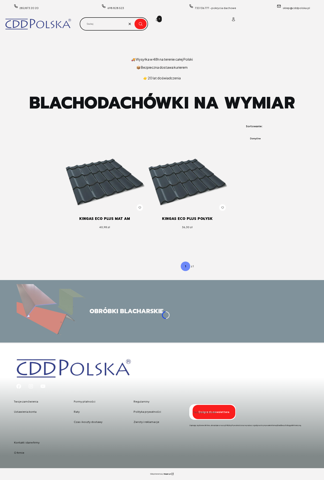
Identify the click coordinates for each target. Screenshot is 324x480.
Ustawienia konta (25, 411)
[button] (140, 24)
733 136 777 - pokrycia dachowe (215, 7)
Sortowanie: (254, 126)
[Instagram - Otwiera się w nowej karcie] (31, 386)
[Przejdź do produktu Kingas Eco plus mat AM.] (104, 182)
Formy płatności (84, 401)
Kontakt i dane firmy (27, 442)
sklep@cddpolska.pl (296, 7)
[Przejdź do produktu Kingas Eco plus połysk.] (187, 182)
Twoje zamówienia (26, 401)
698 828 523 (115, 7)
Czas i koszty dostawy (88, 421)
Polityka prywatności (147, 411)
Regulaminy (141, 401)
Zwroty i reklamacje (146, 421)
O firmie (19, 452)
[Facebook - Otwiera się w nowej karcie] (18, 386)
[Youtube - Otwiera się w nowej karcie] (43, 386)
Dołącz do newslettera (214, 411)
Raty (77, 411)
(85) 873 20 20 (29, 7)
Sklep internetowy (160, 474)
